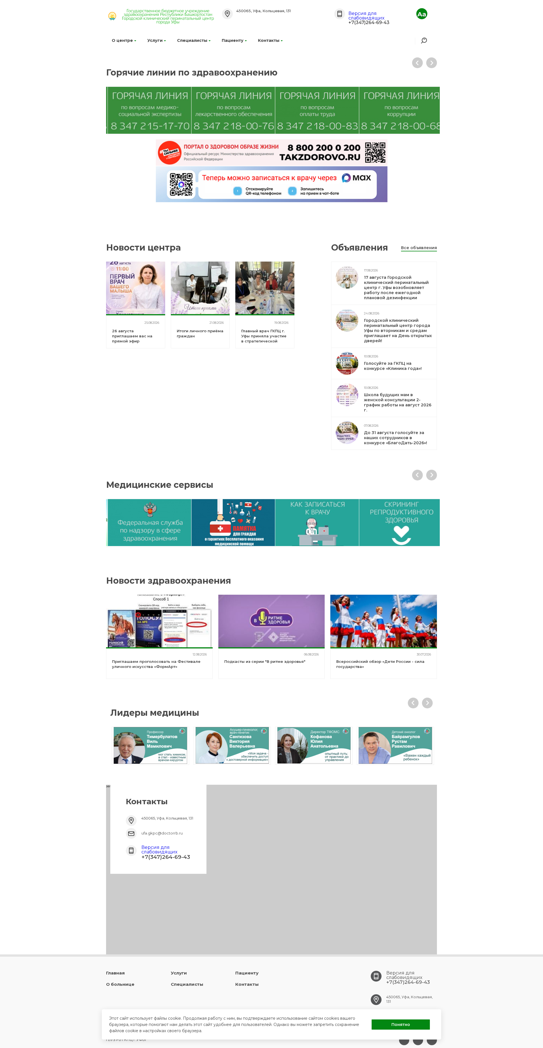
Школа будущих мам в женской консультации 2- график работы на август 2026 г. (397, 402)
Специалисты (192, 40)
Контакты (268, 40)
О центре (122, 40)
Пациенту (233, 40)
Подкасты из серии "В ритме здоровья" (264, 661)
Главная (115, 973)
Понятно (400, 1024)
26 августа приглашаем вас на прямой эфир (132, 336)
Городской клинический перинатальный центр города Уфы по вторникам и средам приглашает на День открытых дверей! (398, 330)
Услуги (155, 40)
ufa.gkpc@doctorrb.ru (162, 833)
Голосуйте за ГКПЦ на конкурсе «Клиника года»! (393, 366)
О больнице (120, 984)
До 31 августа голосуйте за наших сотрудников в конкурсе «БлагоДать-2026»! (395, 437)
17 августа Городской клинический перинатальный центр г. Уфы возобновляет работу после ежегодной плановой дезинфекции (396, 287)
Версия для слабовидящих (366, 16)
